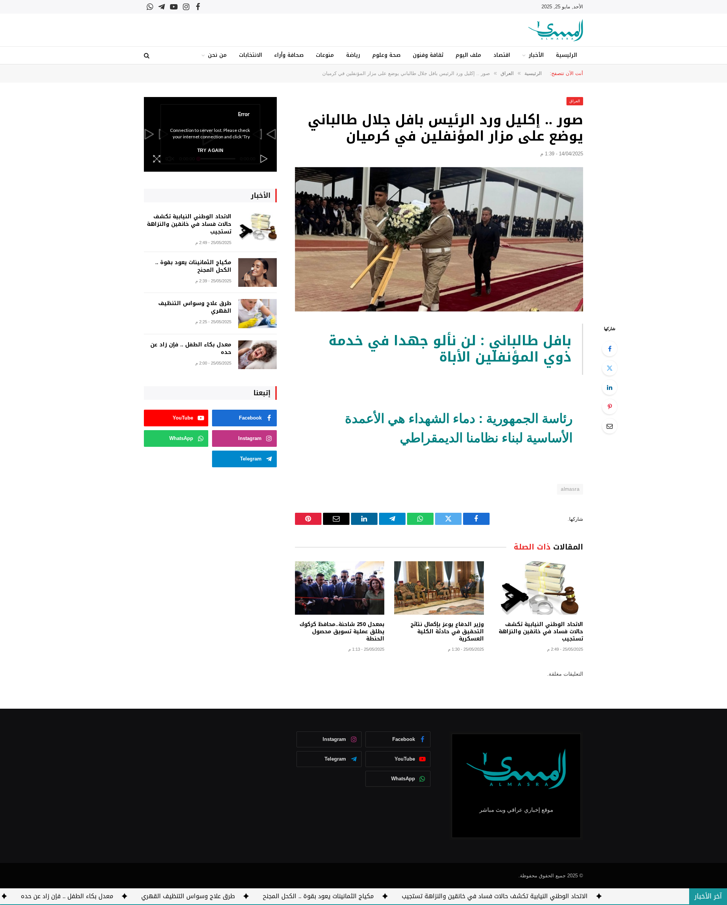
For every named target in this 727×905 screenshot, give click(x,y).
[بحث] (147, 55)
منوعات (325, 55)
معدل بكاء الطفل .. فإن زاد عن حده (190, 348)
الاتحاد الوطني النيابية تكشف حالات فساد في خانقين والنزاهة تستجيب (541, 631)
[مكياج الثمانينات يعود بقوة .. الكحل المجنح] (257, 272)
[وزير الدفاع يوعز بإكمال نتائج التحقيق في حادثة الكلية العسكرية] (439, 588)
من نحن (217, 55)
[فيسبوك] (609, 348)
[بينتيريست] (609, 406)
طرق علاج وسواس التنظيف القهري (194, 307)
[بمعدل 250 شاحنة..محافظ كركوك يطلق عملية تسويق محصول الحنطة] (339, 588)
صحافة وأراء (289, 55)
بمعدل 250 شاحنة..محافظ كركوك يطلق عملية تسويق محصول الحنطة (342, 631)
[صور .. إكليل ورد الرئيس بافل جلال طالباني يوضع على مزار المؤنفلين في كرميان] (439, 239)
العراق (574, 101)
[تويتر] (609, 368)
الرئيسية (566, 55)
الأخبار (536, 55)
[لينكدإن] (609, 387)
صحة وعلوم (386, 55)
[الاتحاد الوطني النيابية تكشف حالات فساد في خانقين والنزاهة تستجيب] (538, 588)
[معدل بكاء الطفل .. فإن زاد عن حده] (257, 355)
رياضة (353, 55)
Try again (210, 150)
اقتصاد (501, 55)
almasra (570, 489)
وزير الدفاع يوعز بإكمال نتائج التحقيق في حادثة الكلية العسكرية (447, 631)
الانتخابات (250, 55)
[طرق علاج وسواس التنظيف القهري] (257, 313)
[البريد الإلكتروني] (609, 426)
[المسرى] (555, 30)
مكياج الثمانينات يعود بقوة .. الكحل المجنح (193, 266)
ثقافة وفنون (428, 55)
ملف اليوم (468, 55)
